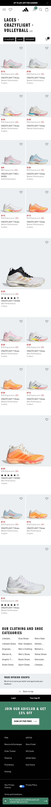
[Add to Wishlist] (21, 48)
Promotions (9, 765)
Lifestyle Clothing (6, 639)
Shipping (8, 758)
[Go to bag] (47, 9)
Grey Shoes (23, 639)
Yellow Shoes (41, 654)
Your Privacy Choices (9, 786)
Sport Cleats (24, 665)
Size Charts (30, 765)
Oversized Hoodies (39, 660)
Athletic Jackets (38, 644)
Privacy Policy (31, 785)
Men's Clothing (25, 649)
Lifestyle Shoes (9, 644)
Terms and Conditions (13, 794)
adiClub (29, 738)
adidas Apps (31, 758)
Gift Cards (30, 751)
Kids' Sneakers (25, 644)
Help (6, 738)
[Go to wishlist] (10, 9)
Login (13, 698)
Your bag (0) (35, 698)
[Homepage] (25, 10)
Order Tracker (10, 751)
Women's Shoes (39, 649)
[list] (21, 39)
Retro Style (40, 639)
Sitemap (7, 772)
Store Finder (31, 744)
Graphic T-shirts (7, 660)
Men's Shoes (24, 654)
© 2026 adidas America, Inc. (25, 804)
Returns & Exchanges (13, 744)
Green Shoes (8, 665)
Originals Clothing (6, 649)
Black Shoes (24, 660)
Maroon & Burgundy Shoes (6, 654)
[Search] (40, 9)
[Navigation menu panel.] (4, 9)
